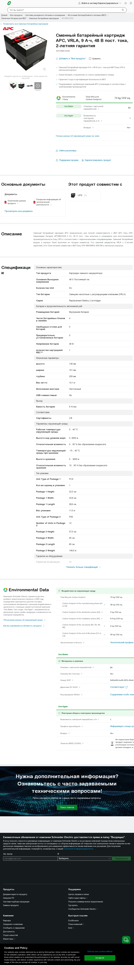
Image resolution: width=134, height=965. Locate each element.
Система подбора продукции (16, 902)
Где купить (73, 905)
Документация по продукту (15, 894)
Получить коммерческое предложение (85, 902)
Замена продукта (11, 905)
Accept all (99, 958)
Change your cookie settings (100, 951)
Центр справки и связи (78, 894)
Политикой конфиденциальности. (79, 849)
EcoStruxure (73, 920)
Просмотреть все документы (19, 211)
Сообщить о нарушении (14, 928)
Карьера (7, 920)
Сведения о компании (13, 924)
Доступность (9, 932)
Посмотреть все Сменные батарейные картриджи (25, 24)
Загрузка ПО (8, 898)
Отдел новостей (10, 935)
